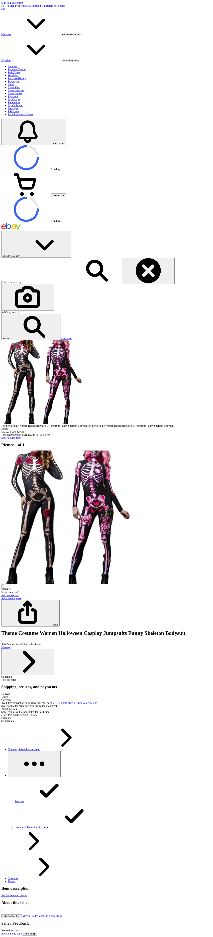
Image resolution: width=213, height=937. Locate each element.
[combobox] (36, 282)
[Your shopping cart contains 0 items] (26, 195)
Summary (13, 66)
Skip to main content (12, 2)
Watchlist (13, 75)
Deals (31, 5)
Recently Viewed (17, 69)
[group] (106, 517)
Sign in (13, 5)
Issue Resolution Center (20, 114)
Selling (11, 84)
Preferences (14, 102)
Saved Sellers (15, 93)
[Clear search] (148, 271)
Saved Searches (16, 90)
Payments (13, 96)
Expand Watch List (71, 34)
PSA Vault (13, 111)
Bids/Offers (14, 72)
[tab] (106, 709)
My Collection (15, 105)
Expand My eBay (70, 60)
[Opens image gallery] (2, 586)
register (24, 5)
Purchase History (17, 78)
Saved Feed (14, 87)
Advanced (66, 338)
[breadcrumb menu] (34, 764)
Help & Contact (56, 5)
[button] (31, 327)
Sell (3, 8)
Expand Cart (59, 195)
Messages (13, 108)
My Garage (14, 99)
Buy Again (13, 81)
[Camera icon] (27, 297)
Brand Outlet (41, 5)
